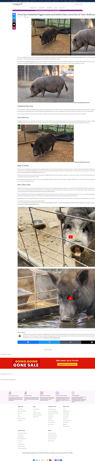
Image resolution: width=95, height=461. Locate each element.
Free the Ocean (51, 420)
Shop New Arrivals (66, 426)
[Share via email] (14, 24)
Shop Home (65, 418)
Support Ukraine (51, 440)
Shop (20, 1)
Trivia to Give (50, 414)
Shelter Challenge (73, 1)
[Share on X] (14, 18)
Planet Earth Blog (21, 446)
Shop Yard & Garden (67, 420)
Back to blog (48, 349)
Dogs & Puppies (21, 436)
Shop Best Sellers (66, 411)
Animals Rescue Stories (22, 433)
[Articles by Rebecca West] (20, 335)
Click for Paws (50, 416)
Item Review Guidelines (37, 414)
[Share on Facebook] (14, 14)
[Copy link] (14, 21)
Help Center (20, 409)
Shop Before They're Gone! (67, 364)
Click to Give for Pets (52, 409)
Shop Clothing (66, 414)
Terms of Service (36, 409)
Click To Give (15, 1)
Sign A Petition (51, 424)
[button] (75, 4)
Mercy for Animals (79, 57)
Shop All (64, 409)
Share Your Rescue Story (22, 448)
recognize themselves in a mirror (32, 61)
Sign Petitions (34, 1)
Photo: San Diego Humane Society (82, 102)
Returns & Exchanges (22, 411)
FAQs (19, 414)
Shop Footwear (66, 416)
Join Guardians (26, 1)
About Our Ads (35, 416)
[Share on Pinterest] (14, 27)
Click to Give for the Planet (53, 412)
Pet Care (19, 442)
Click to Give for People (52, 411)
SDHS (34, 170)
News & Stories (48, 1)
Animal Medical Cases (52, 436)
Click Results (20, 420)
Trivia (61, 1)
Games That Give (51, 422)
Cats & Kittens (20, 435)
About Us (19, 416)
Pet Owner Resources (22, 438)
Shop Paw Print (66, 412)
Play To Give (41, 1)
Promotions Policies (37, 412)
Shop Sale (65, 424)
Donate (65, 1)
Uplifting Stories (21, 444)
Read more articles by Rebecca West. (52, 337)
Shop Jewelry (65, 422)
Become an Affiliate (21, 418)
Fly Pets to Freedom (52, 438)
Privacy (34, 411)
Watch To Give (56, 1)
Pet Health (20, 440)
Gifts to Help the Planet (52, 435)
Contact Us (20, 412)
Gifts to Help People (52, 433)
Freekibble (50, 418)
